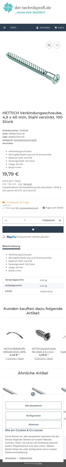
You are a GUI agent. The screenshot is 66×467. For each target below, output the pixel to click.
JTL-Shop (38, 463)
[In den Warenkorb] (4, 36)
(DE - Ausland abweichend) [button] (26, 208)
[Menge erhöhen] (60, 220)
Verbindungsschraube (25, 140)
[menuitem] (14, 27)
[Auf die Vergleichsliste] (49, 45)
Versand (27, 184)
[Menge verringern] (6, 220)
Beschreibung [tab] (11, 246)
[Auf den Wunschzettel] (57, 45)
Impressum (10, 458)
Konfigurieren (33, 415)
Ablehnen (34, 424)
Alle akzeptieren (33, 405)
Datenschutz (25, 458)
